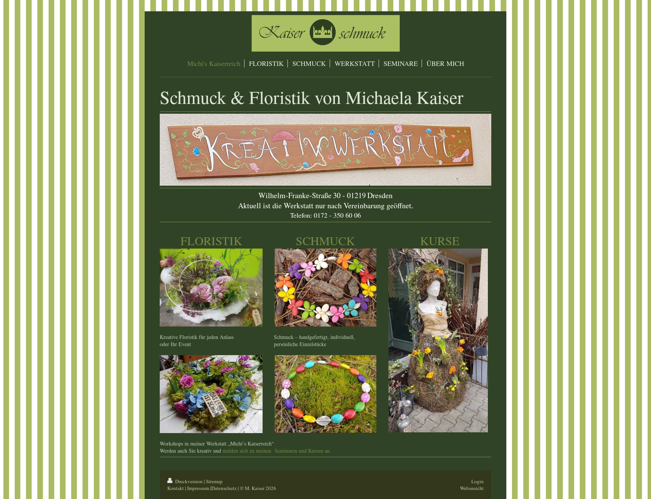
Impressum (198, 488)
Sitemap (214, 481)
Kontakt (175, 488)
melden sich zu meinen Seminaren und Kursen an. (277, 450)
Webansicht (472, 488)
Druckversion (189, 481)
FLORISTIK (211, 240)
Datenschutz (224, 488)
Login (477, 481)
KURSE (440, 240)
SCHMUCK (325, 240)
